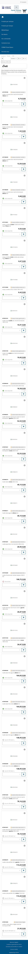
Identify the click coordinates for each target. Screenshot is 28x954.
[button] (16, 7)
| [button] (13, 58)
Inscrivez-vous (5, 51)
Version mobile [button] (14, 949)
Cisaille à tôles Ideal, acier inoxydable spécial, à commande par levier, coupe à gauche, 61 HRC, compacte (19, 827)
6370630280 (5, 763)
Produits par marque (7, 26)
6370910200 (5, 922)
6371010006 (5, 287)
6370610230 (5, 795)
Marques (8, 55)
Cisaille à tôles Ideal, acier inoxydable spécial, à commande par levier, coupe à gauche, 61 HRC (19, 414)
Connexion (23, 2)
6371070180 (5, 92)
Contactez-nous (6, 43)
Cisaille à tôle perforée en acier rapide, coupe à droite (19, 891)
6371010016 (5, 254)
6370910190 (5, 351)
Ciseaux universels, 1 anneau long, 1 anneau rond (19, 157)
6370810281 (5, 541)
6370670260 (5, 701)
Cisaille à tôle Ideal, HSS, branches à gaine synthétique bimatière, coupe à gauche (19, 670)
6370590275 (5, 860)
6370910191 (5, 318)
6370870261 (5, 447)
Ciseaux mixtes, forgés (20, 922)
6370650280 (5, 732)
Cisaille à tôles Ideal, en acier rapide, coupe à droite (19, 763)
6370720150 (5, 605)
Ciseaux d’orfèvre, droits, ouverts (19, 287)
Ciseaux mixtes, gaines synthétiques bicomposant (19, 318)
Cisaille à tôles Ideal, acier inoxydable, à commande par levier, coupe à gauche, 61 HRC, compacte (19, 605)
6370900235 (5, 383)
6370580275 (5, 891)
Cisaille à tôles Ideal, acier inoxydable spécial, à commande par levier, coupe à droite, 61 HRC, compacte (19, 795)
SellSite (17, 952)
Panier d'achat (16, 10)
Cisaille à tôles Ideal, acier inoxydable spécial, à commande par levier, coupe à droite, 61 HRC (19, 447)
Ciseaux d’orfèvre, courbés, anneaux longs (19, 222)
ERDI (13, 55)
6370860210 (5, 479)
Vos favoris (4, 34)
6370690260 (5, 670)
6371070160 (5, 124)
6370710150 (5, 638)
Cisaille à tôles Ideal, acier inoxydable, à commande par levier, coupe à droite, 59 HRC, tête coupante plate (19, 479)
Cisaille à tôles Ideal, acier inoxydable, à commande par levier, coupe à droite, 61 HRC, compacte (19, 638)
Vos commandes (6, 38)
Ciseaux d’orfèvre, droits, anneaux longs (19, 255)
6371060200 (5, 189)
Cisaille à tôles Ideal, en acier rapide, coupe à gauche (19, 732)
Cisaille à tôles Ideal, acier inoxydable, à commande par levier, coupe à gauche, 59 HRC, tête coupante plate (19, 510)
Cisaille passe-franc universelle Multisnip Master (19, 383)
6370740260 (5, 573)
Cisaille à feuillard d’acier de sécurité (19, 573)
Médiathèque (5, 30)
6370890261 (5, 414)
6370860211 (5, 510)
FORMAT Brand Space (7, 47)
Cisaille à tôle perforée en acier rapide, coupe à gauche (19, 860)
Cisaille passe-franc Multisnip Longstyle (19, 542)
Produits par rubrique (7, 21)
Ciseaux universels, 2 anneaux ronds (19, 92)
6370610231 (5, 827)
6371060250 (5, 157)
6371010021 (5, 222)
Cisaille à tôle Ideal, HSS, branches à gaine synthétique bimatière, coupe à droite (19, 701)
